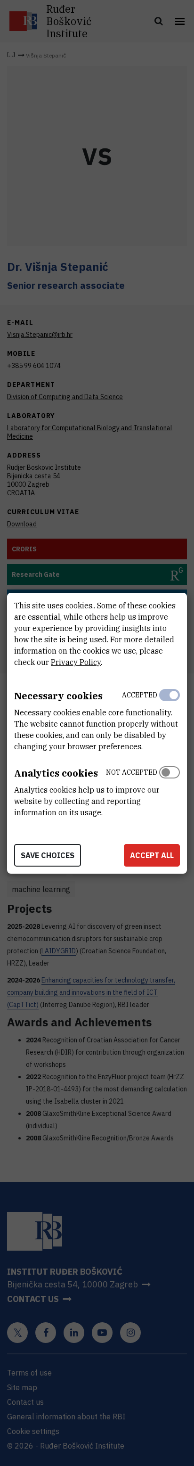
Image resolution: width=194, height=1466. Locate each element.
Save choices (47, 855)
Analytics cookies (56, 773)
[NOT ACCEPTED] (169, 790)
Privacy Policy (76, 662)
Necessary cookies (58, 695)
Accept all (152, 855)
